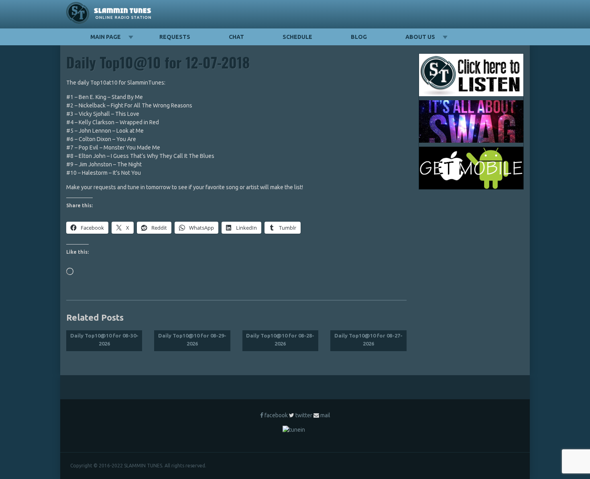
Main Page (105, 37)
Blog (359, 37)
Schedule (297, 37)
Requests (174, 37)
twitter (303, 415)
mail (325, 415)
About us (420, 37)
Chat (236, 37)
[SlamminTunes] (109, 14)
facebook (276, 415)
